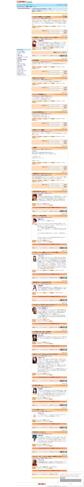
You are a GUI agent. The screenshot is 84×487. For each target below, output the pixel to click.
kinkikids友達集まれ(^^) (39, 112)
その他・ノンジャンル (22, 74)
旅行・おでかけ (21, 73)
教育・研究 (20, 60)
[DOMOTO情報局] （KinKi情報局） (42, 16)
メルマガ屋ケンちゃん (38, 409)
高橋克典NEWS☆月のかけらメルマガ (42, 173)
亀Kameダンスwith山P (38, 78)
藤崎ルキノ (40, 219)
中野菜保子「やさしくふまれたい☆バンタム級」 (45, 37)
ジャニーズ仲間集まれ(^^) (39, 94)
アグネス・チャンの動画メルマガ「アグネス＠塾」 (46, 252)
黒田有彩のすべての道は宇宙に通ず (42, 282)
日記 (18, 62)
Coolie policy (62, 477)
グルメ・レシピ (21, 67)
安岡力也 (40, 435)
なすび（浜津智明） (42, 308)
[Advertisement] (23, 28)
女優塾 (35, 147)
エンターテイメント (21, 6)
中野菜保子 (40, 40)
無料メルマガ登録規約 (36, 10)
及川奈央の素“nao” (38, 385)
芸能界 (27, 6)
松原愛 (39, 194)
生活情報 (19, 58)
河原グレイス (41, 357)
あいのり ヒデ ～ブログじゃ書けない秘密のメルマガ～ (47, 456)
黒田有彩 (40, 285)
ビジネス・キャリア (21, 52)
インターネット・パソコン (23, 56)
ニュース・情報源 (21, 51)
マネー (19, 54)
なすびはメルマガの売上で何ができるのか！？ (45, 304)
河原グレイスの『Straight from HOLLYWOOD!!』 (45, 354)
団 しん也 (40, 335)
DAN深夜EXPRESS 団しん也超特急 (42, 331)
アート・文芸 (20, 69)
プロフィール (41, 255)
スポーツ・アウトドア (22, 70)
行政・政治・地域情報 (22, 59)
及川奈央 (40, 388)
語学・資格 (20, 55)
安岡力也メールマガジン (39, 432)
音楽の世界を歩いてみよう (40, 191)
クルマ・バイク (21, 71)
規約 (43, 30)
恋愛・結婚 (20, 66)
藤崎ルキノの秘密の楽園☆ (40, 215)
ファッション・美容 (21, 65)
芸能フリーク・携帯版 (38, 129)
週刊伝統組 (36, 60)
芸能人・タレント (48, 18)
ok (70, 480)
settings (70, 483)
